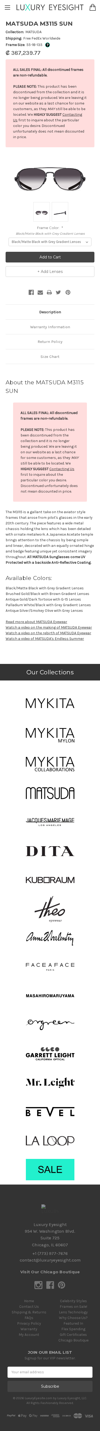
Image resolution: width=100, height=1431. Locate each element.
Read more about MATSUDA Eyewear (36, 622)
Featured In (73, 1323)
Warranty (29, 1329)
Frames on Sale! (73, 1306)
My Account (29, 1334)
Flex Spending (73, 1329)
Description (50, 312)
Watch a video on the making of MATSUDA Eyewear (49, 627)
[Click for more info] (46, 44)
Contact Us (29, 1306)
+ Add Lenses (50, 271)
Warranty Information (50, 326)
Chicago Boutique (73, 1340)
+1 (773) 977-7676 (50, 1253)
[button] (50, 703)
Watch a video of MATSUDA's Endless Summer (45, 638)
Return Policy (50, 341)
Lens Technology (73, 1312)
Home (29, 1301)
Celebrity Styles (73, 1301)
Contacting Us (61, 469)
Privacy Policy (29, 1323)
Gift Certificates (73, 1334)
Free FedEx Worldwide (41, 38)
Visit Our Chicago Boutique (50, 1271)
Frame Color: (50, 228)
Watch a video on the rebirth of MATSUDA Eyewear (48, 633)
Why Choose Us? (73, 1318)
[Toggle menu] (7, 7)
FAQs (29, 1318)
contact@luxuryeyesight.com (50, 1260)
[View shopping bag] (92, 7)
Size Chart (50, 356)
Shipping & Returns (29, 1312)
